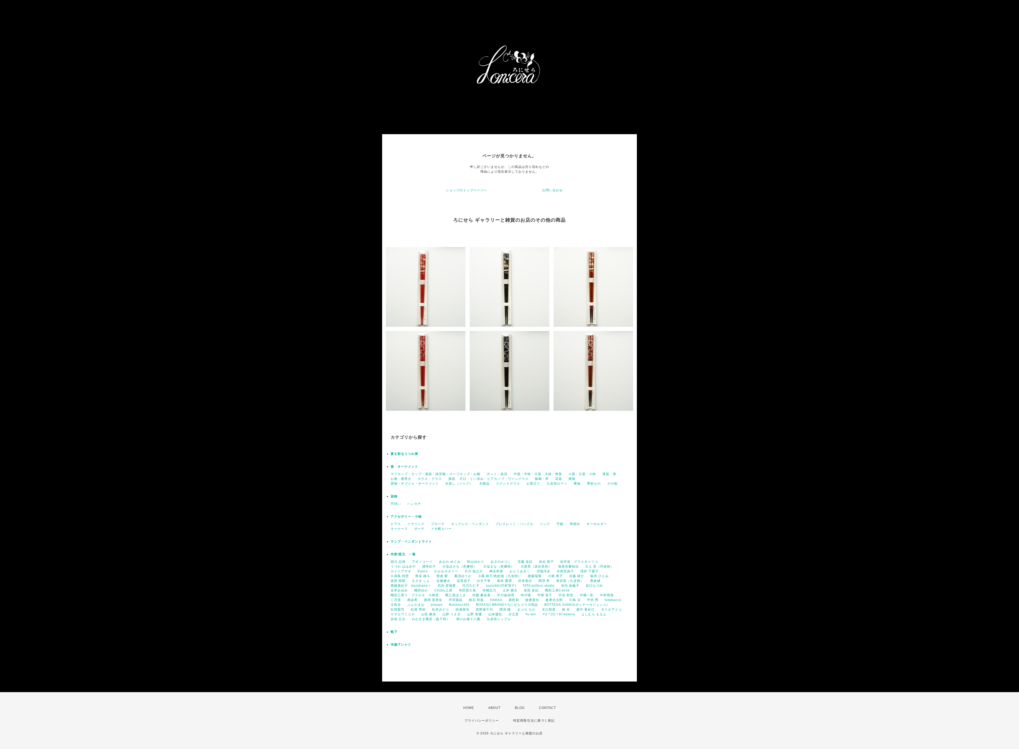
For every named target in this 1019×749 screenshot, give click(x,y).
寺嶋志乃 (489, 590)
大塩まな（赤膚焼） (498, 566)
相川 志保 (398, 562)
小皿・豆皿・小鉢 (582, 474)
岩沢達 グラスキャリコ (579, 562)
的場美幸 (462, 609)
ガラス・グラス (430, 479)
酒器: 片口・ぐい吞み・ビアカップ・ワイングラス (488, 479)
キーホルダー (596, 524)
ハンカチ (414, 504)
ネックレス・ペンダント (470, 524)
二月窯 (396, 600)
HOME (468, 708)
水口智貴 (549, 609)
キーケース (399, 529)
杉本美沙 (525, 581)
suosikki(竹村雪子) (501, 585)
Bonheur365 (459, 605)
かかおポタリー (446, 571)
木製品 (484, 483)
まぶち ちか (526, 609)
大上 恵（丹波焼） (599, 566)
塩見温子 (463, 581)
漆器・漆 (609, 474)
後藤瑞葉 (535, 576)
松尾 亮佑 (418, 609)
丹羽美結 (456, 600)
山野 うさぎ (451, 614)
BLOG (520, 708)
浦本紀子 (429, 566)
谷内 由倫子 (570, 585)
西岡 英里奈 (433, 600)
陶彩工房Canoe (557, 590)
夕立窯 (513, 614)
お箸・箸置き (401, 479)
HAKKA (496, 600)
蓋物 (571, 479)
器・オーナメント (404, 466)
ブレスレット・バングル (514, 524)
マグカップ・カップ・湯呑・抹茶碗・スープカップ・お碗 (435, 474)
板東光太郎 (554, 600)
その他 (612, 483)
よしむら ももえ (594, 614)
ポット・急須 (497, 474)
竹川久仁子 (471, 585)
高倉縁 (595, 581)
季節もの (594, 483)
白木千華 (484, 581)
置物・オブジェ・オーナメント (415, 483)
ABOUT (494, 708)
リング (545, 524)
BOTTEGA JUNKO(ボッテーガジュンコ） (577, 605)
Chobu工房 (443, 590)
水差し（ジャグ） (459, 483)
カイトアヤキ (401, 571)
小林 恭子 (555, 576)
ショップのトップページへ (466, 190)
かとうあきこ (520, 571)
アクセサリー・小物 (406, 516)
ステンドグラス (508, 483)
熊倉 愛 (442, 576)
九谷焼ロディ (557, 483)
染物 (394, 496)
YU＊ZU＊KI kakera (558, 614)
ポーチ (419, 529)
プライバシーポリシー (481, 720)
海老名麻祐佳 (568, 566)
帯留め (575, 524)
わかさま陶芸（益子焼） (431, 619)
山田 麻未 (428, 614)
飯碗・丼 (542, 479)
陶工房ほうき (455, 595)
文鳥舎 (396, 605)
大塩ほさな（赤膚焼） (459, 566)
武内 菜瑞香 (447, 585)
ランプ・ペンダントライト (411, 541)
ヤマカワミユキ (403, 614)
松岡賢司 (397, 609)
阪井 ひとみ (599, 576)
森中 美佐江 (585, 609)
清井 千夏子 (589, 571)
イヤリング (416, 524)
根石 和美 (476, 600)
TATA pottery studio (539, 585)
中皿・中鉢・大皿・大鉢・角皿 (538, 474)
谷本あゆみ (399, 590)
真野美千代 (484, 609)
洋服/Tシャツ (401, 644)
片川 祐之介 (474, 571)
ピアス (396, 524)
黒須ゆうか (463, 576)
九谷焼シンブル (499, 619)
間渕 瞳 (505, 609)
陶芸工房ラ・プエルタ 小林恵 (415, 595)
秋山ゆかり (475, 562)
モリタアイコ (611, 609)
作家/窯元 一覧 (403, 554)
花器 (558, 479)
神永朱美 (496, 571)
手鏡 (559, 524)
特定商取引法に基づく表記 (534, 720)
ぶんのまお (416, 605)
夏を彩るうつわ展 (404, 454)
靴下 (394, 632)
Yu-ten (530, 614)
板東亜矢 (532, 600)
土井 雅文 (510, 590)
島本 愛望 (504, 581)
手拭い (396, 504)
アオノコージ (422, 562)
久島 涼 (575, 600)
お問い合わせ (552, 190)
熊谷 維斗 (422, 576)
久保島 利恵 (400, 576)
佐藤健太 (443, 581)
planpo (437, 605)
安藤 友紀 (525, 562)
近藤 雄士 (576, 576)
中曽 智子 (544, 595)
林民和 (514, 600)
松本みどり (440, 609)
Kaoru (423, 571)
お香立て (533, 483)
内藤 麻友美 (481, 595)
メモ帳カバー (441, 529)
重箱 (577, 483)
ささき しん (421, 581)
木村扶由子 (565, 571)
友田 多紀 (531, 590)
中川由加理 (505, 595)
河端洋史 (543, 571)
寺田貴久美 (467, 590)
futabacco (613, 600)
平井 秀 (592, 600)
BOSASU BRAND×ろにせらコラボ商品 (507, 605)
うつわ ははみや (403, 566)
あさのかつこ (501, 562)
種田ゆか (421, 590)
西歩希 (412, 600)
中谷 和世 (566, 595)
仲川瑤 (526, 595)
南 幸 (566, 609)
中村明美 (607, 595)
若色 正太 (398, 619)
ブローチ (438, 524)
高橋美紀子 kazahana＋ (411, 585)
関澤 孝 (544, 581)
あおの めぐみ (450, 562)
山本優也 (495, 614)
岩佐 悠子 (546, 562)
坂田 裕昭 (398, 581)
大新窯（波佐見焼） (536, 566)
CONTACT (547, 708)
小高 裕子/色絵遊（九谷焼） (499, 576)
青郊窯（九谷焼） (570, 581)
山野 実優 (474, 614)
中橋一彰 (587, 595)
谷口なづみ (594, 585)
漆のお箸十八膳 (468, 619)
